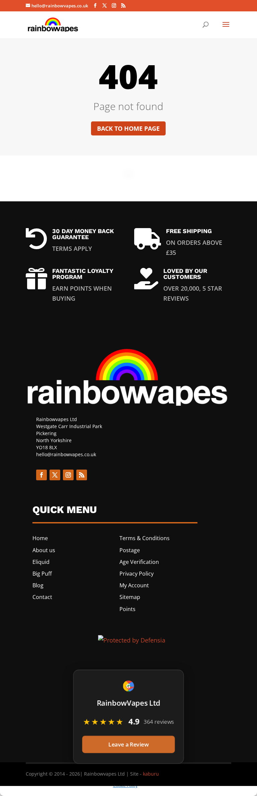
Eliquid (41, 562)
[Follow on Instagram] (68, 475)
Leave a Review (128, 744)
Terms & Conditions (144, 538)
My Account (134, 585)
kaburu (151, 774)
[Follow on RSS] (81, 475)
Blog (38, 585)
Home (40, 538)
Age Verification (139, 562)
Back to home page (128, 128)
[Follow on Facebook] (41, 475)
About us (43, 550)
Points (127, 609)
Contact (42, 597)
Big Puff (42, 573)
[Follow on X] (55, 475)
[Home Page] (53, 24)
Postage (129, 550)
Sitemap (129, 597)
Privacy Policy (136, 573)
